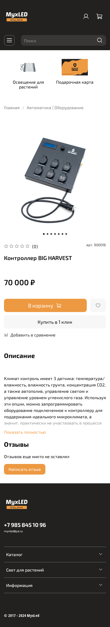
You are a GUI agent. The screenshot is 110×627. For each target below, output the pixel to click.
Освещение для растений (28, 84)
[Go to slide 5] (59, 234)
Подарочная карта (74, 81)
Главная (12, 107)
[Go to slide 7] (66, 234)
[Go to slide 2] (47, 234)
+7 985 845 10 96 (25, 524)
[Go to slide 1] (44, 234)
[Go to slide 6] (62, 234)
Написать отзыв (25, 469)
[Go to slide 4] (55, 234)
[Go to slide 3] (51, 234)
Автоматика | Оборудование (55, 107)
